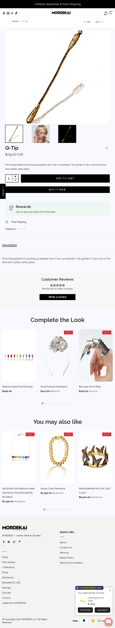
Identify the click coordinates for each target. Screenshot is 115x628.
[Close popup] (110, 590)
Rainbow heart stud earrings (17, 386)
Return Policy (67, 557)
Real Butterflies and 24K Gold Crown (94, 490)
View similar (85, 610)
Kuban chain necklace (53, 488)
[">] (19, 542)
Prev (89, 22)
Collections (8, 567)
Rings (5, 572)
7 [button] (64, 403)
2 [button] (46, 403)
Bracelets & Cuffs (11, 582)
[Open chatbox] (108, 622)
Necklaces (7, 577)
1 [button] (42, 403)
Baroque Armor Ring (90, 386)
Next (98, 22)
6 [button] (60, 403)
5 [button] (57, 403)
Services (64, 552)
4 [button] (53, 403)
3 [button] (49, 403)
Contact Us (66, 547)
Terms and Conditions (71, 562)
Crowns (6, 598)
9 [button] (71, 403)
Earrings (6, 587)
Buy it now (57, 189)
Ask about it (102, 610)
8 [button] (68, 403)
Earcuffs (6, 592)
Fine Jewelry (8, 562)
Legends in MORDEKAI (14, 603)
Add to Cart (65, 178)
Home (15, 21)
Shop (5, 557)
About (63, 542)
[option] (57, 77)
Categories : (11, 229)
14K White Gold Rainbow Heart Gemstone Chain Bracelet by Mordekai (18, 492)
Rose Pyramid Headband (54, 386)
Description (9, 245)
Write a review (57, 297)
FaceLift (21, 229)
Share (3, 192)
